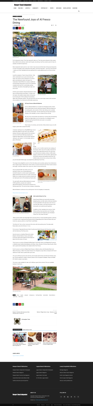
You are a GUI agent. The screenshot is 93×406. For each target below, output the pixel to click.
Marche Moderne (52, 295)
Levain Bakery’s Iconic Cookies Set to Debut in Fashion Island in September (34, 344)
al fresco (17, 295)
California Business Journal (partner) (20, 380)
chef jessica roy (31, 295)
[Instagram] (64, 397)
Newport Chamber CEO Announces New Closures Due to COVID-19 (21, 312)
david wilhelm (45, 295)
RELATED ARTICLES (17, 329)
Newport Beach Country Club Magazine (21, 375)
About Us (38, 404)
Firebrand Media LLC (40, 397)
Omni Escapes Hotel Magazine (66, 377)
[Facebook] (14, 28)
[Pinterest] (20, 28)
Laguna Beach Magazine (41, 372)
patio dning (15, 296)
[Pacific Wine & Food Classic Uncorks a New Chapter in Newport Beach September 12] (20, 337)
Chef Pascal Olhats (39, 295)
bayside (22, 295)
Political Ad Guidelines (58, 404)
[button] (78, 11)
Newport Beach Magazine (18, 372)
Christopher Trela (17, 25)
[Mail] (71, 397)
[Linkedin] (68, 397)
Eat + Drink (18, 14)
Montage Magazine (64, 369)
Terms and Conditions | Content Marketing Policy (71, 404)
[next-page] (15, 348)
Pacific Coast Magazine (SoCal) (66, 375)
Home (14, 14)
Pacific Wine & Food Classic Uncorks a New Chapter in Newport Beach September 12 (19, 344)
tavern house (20, 296)
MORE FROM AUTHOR (27, 329)
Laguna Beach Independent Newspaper (44, 369)
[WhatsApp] (22, 28)
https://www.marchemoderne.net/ (20, 192)
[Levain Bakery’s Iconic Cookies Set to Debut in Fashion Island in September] (35, 337)
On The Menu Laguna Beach (42, 377)
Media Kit (43, 404)
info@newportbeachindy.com (41, 399)
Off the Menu (20, 16)
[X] (17, 28)
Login (52, 404)
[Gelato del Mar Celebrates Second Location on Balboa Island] (50, 337)
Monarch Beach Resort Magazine (67, 372)
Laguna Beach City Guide (41, 375)
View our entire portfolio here (66, 380)
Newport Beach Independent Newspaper (21, 369)
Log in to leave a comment (18, 355)
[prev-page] (13, 348)
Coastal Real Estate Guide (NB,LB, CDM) (21, 377)
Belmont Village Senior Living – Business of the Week (47, 312)
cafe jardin (26, 295)
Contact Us (48, 404)
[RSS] (74, 397)
